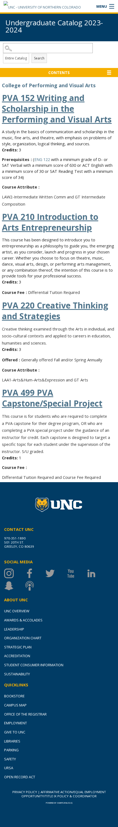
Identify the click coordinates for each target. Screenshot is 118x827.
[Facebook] (35, 573)
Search (39, 58)
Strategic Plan (18, 647)
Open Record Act (19, 776)
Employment (15, 722)
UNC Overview (16, 610)
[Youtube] (76, 573)
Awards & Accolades (23, 620)
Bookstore (14, 696)
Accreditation (17, 655)
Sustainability (17, 674)
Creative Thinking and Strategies (55, 311)
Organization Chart (22, 637)
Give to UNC (14, 732)
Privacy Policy (24, 792)
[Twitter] (55, 573)
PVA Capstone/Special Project (52, 398)
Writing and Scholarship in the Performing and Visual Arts (57, 108)
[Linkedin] (96, 573)
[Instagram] (14, 573)
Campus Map (15, 705)
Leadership (14, 629)
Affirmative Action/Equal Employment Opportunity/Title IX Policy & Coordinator (63, 794)
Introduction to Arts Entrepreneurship (50, 222)
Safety (10, 759)
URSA (8, 767)
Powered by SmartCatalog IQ (59, 803)
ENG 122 (42, 159)
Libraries (12, 741)
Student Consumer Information (33, 664)
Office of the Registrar (25, 714)
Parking (11, 749)
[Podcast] (35, 586)
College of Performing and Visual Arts (48, 85)
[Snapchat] (14, 586)
